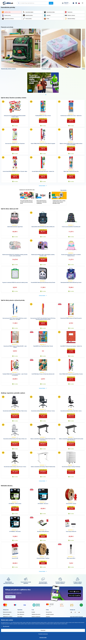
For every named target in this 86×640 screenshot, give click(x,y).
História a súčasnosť (36, 616)
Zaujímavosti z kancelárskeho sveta (27, 189)
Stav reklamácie (20, 614)
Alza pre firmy (49, 612)
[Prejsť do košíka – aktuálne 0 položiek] (82, 3)
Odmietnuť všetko (43, 637)
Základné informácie (36, 614)
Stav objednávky (20, 612)
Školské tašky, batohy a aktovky (8, 68)
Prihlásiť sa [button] (66, 3)
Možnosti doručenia (7, 612)
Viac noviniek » (64, 190)
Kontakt (33, 612)
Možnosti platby (6, 614)
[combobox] (33, 3)
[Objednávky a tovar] (73, 3)
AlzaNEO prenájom (50, 614)
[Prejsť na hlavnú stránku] (8, 3)
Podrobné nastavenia (43, 634)
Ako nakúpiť (19, 616)
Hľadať (51, 3)
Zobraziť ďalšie (42, 185)
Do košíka (16, 125)
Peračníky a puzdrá (46, 68)
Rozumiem (43, 630)
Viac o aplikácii (9, 596)
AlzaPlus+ (48, 616)
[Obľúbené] (76, 3)
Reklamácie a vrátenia (7, 616)
